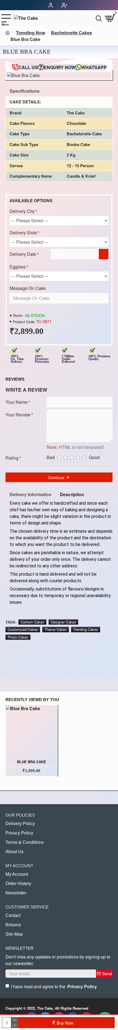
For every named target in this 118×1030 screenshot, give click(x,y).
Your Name (16, 402)
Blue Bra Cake (31, 762)
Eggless (18, 266)
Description (72, 494)
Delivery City (22, 211)
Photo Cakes (18, 637)
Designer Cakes (63, 622)
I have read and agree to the (54, 986)
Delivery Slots (23, 232)
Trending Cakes (85, 629)
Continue (56, 477)
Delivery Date (23, 254)
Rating (11, 458)
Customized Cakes (23, 629)
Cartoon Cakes (32, 622)
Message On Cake (28, 288)
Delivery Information (31, 494)
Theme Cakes (55, 629)
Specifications (25, 91)
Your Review (17, 414)
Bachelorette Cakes (71, 32)
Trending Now (30, 32)
